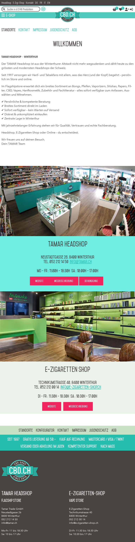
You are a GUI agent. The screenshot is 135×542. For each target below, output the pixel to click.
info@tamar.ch (81, 261)
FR (41, 2)
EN (48, 2)
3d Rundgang (91, 281)
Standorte (8, 30)
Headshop (6, 2)
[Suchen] (4, 9)
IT (45, 2)
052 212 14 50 (9, 519)
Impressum (40, 30)
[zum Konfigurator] (43, 9)
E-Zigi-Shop (18, 2)
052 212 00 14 (77, 519)
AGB (74, 30)
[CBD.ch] (67, 14)
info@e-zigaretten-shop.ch (80, 387)
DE (36, 2)
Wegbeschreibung (63, 281)
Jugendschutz (59, 30)
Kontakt (29, 2)
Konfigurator (45, 430)
